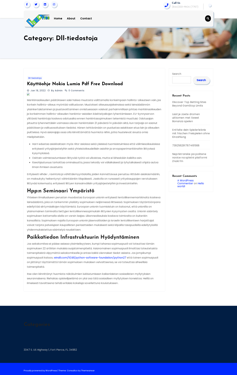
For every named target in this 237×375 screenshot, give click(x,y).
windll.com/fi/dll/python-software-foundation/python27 (90, 257)
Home (58, 18)
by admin (57, 90)
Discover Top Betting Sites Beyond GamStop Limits (189, 103)
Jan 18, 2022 (38, 90)
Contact (86, 18)
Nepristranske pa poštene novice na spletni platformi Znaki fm (189, 157)
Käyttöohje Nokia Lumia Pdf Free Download (75, 84)
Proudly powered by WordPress (41, 370)
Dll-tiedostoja (35, 78)
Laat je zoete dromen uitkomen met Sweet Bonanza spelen (186, 117)
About (71, 18)
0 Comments (76, 90)
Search (176, 74)
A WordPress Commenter (185, 182)
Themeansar (88, 370)
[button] (208, 18)
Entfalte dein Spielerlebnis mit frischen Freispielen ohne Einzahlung (191, 133)
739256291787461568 (186, 145)
